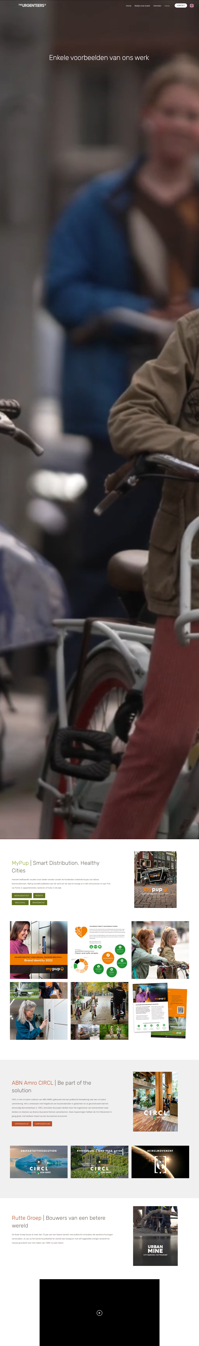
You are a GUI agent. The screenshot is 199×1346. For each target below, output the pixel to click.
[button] (22, 895)
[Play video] (99, 1313)
